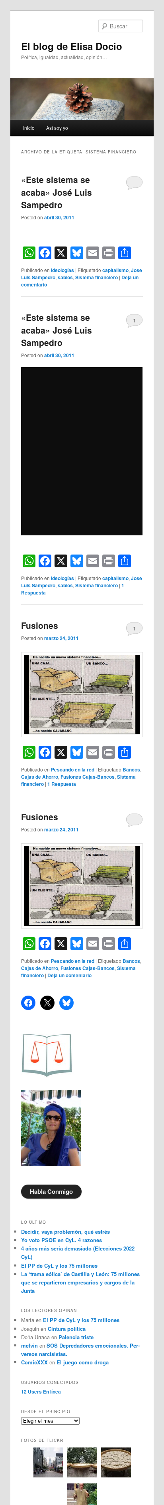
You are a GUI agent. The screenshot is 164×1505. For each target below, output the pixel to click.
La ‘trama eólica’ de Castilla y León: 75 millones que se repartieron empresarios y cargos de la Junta (80, 1282)
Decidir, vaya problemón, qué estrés (65, 1231)
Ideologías (62, 270)
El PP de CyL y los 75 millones (61, 1265)
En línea (41, 1391)
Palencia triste (76, 1337)
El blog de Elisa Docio (71, 46)
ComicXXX (34, 1362)
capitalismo (115, 270)
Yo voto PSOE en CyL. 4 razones (61, 1240)
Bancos (131, 769)
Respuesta (61, 783)
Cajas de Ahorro (39, 776)
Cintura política (67, 1328)
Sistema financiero (96, 277)
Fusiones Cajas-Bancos (88, 776)
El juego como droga (83, 1362)
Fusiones (39, 625)
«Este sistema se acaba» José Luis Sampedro (56, 192)
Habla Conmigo (51, 1191)
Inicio (29, 127)
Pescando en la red (72, 769)
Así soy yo (57, 127)
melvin (29, 1345)
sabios (65, 277)
